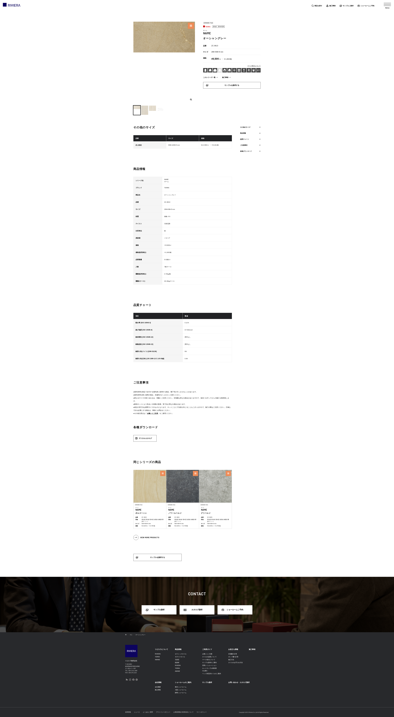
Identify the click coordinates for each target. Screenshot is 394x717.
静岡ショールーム (180, 692)
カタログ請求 (197, 610)
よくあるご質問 (148, 712)
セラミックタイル (180, 654)
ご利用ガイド (207, 649)
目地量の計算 (232, 654)
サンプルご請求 (348, 6)
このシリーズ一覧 (209, 77)
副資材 (177, 662)
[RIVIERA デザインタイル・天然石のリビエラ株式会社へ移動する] (126, 635)
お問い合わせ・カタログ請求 (239, 682)
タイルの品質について (209, 657)
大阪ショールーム (180, 690)
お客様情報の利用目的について (183, 712)
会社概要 (158, 687)
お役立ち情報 (233, 649)
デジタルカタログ (145, 438)
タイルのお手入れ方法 (235, 662)
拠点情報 (158, 690)
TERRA (157, 657)
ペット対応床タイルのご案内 (211, 673)
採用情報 (128, 712)
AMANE (157, 659)
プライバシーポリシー (163, 712)
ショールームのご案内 (183, 682)
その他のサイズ (245, 127)
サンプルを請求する (231, 85)
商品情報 (243, 133)
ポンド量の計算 (233, 657)
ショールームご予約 (367, 6)
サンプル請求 (159, 610)
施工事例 (332, 6)
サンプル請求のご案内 (209, 662)
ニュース (137, 712)
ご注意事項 (243, 145)
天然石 (177, 659)
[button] (136, 110)
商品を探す (318, 6)
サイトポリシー (202, 712)
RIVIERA (158, 654)
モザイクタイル (180, 657)
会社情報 (158, 682)
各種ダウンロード (246, 151)
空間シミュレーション (209, 665)
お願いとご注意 (152, 413)
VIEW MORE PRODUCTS (149, 537)
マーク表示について (254, 66)
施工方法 (231, 659)
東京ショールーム (180, 687)
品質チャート (244, 139)
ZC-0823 (139, 145)
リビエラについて (161, 649)
